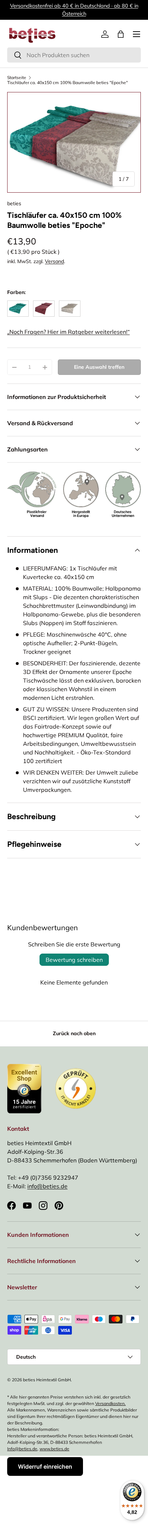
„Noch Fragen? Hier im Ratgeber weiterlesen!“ (68, 331)
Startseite (16, 77)
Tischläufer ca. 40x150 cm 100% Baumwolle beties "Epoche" (67, 83)
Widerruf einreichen (45, 1466)
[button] (121, 34)
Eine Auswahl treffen (99, 367)
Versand (54, 261)
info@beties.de (47, 1186)
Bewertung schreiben (74, 959)
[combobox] (74, 55)
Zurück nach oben (74, 1033)
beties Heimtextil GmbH (47, 1379)
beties (14, 203)
